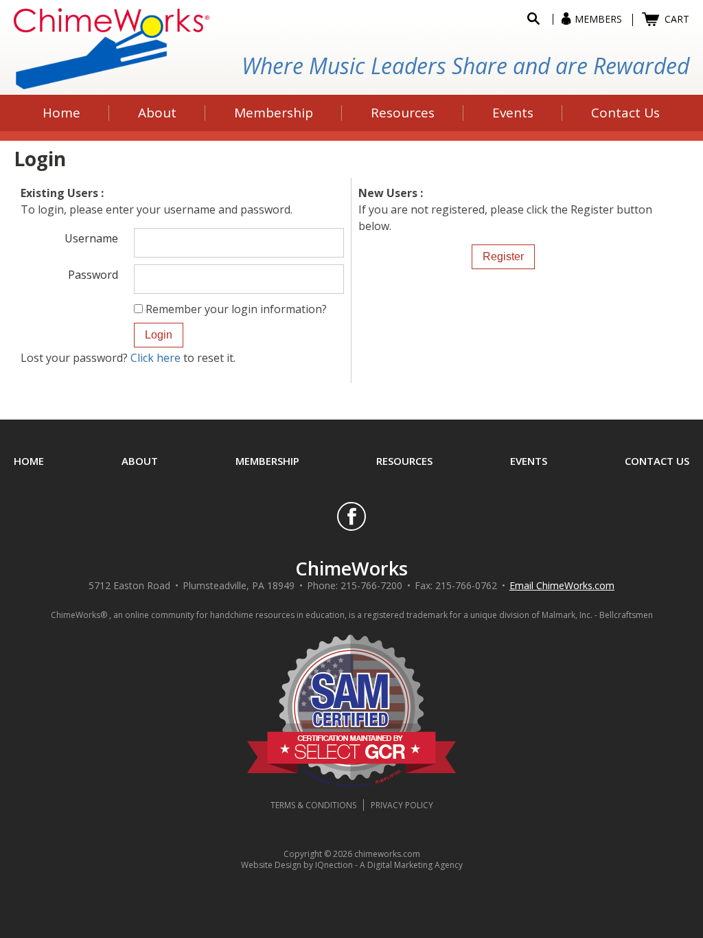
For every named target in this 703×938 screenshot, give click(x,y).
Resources (404, 461)
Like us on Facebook (351, 516)
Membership (267, 461)
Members (598, 18)
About (140, 461)
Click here (155, 357)
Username (91, 237)
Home (29, 461)
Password (92, 274)
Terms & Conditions (313, 805)
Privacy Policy (402, 805)
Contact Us (657, 461)
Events (528, 461)
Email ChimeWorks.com (561, 585)
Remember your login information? (236, 309)
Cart (677, 18)
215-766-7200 (371, 585)
